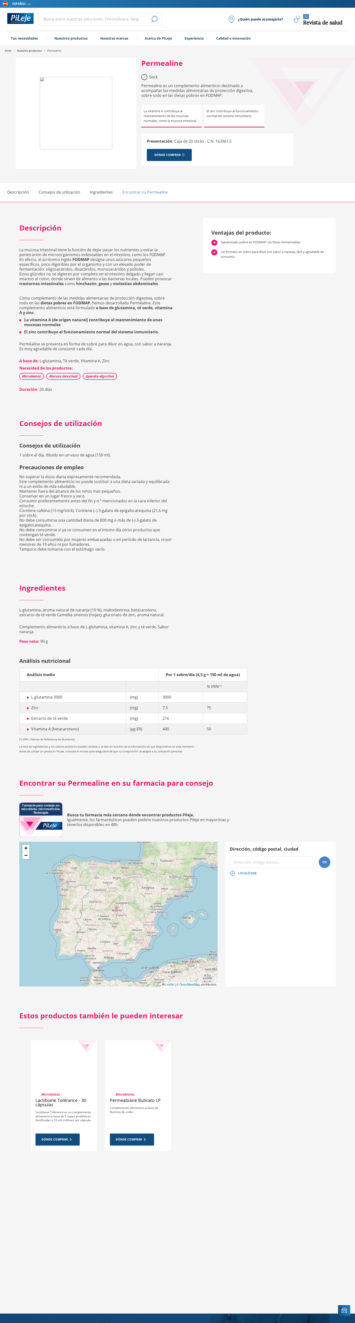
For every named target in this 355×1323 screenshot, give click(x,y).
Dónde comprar (55, 1139)
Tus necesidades (24, 38)
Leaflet (169, 984)
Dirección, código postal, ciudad (264, 849)
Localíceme (247, 873)
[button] (25, 848)
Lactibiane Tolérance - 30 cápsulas (61, 1102)
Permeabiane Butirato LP (135, 1100)
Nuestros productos (71, 38)
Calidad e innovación (233, 38)
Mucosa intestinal (63, 376)
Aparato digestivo (100, 376)
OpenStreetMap (189, 984)
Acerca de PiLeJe (158, 38)
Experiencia (194, 38)
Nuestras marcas (114, 38)
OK (324, 862)
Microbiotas (31, 376)
